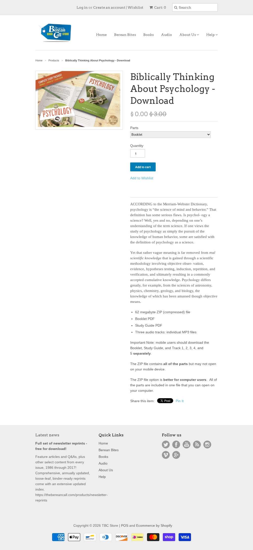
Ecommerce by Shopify (154, 525)
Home (101, 35)
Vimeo (166, 455)
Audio (166, 35)
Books (148, 35)
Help (210, 35)
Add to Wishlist (141, 178)
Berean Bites (125, 35)
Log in (82, 7)
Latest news (47, 435)
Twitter (166, 444)
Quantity (136, 146)
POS (124, 525)
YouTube (186, 444)
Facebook (176, 444)
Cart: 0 (159, 7)
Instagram (207, 444)
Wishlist (135, 7)
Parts (134, 128)
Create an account (109, 7)
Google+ (176, 455)
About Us (188, 35)
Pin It (180, 401)
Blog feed (197, 444)
